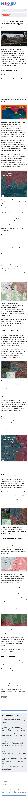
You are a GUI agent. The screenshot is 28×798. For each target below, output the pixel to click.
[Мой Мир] (6, 697)
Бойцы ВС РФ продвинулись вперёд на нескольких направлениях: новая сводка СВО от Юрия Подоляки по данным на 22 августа (13, 744)
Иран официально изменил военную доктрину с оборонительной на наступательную (13, 768)
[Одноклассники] (4, 697)
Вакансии (5, 783)
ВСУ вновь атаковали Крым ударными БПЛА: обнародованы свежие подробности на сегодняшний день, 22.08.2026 (14, 760)
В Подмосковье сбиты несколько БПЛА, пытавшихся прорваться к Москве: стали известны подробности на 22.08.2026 (14, 752)
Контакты (5, 784)
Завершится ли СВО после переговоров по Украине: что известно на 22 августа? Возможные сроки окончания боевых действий (13, 736)
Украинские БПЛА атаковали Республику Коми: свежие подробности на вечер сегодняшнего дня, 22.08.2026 (13, 728)
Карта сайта (5, 786)
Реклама (5, 781)
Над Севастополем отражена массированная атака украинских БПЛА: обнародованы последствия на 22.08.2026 (13, 721)
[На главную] (12, 4)
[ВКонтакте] (2, 697)
